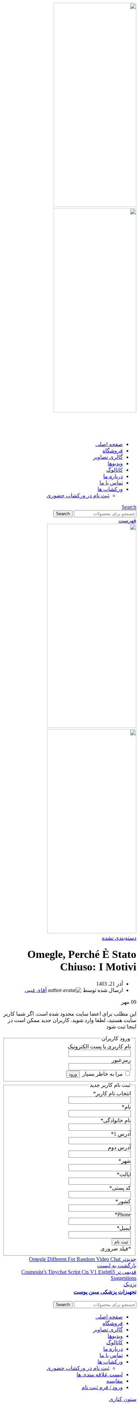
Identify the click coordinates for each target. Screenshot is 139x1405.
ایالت (124, 1174)
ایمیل (124, 1228)
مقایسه (114, 1381)
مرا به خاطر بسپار (102, 1074)
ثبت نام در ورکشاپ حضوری (78, 495)
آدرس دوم (119, 1147)
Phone (123, 1214)
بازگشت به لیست (116, 1265)
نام (126, 1107)
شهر (124, 1161)
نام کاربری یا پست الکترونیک (99, 1046)
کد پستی (120, 1188)
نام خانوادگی (116, 1120)
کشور (123, 1201)
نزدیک (129, 1284)
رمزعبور (121, 1060)
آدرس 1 (121, 1134)
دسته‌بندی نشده (119, 938)
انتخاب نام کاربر (112, 1093)
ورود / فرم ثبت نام (102, 1387)
